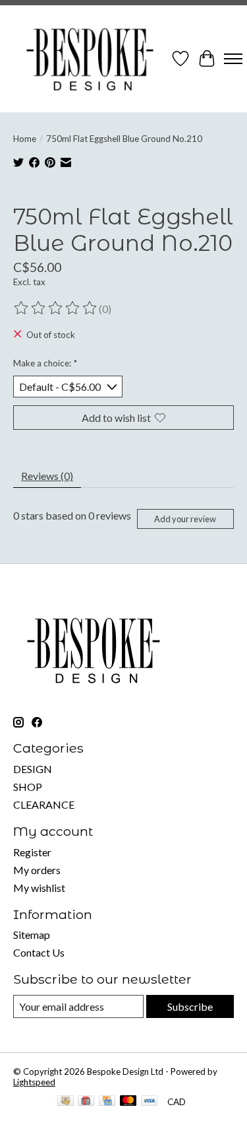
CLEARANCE (43, 804)
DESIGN (32, 769)
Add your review (185, 519)
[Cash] (65, 1101)
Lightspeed (34, 1082)
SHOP (27, 786)
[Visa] (149, 1101)
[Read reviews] (56, 308)
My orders (37, 870)
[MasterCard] (128, 1101)
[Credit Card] (107, 1101)
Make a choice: (45, 363)
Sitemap (31, 934)
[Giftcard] (86, 1101)
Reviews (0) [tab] (47, 475)
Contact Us (39, 952)
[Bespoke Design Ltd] (90, 58)
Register (32, 852)
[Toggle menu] (233, 59)
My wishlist (39, 887)
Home (24, 138)
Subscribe (190, 1006)
